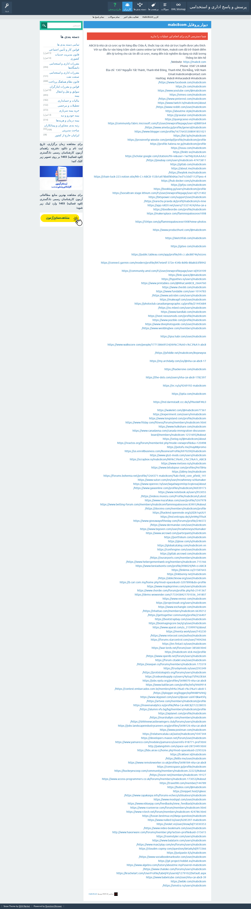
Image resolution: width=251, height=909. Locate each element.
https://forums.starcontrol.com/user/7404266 (178, 639)
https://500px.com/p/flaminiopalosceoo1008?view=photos (170, 221)
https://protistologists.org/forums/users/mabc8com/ (174, 672)
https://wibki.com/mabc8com (188, 881)
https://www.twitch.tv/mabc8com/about (182, 102)
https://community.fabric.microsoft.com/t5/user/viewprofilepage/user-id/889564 (157, 123)
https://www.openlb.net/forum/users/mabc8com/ (176, 656)
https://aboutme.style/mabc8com (185, 111)
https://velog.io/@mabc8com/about (184, 438)
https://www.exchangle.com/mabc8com (182, 606)
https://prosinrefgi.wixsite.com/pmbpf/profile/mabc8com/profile (167, 139)
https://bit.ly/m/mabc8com (189, 135)
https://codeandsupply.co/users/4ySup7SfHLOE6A (175, 676)
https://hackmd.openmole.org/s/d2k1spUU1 (179, 512)
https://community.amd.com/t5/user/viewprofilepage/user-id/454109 (164, 270)
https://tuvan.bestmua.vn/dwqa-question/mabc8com (174, 815)
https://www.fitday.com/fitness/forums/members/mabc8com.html (166, 422)
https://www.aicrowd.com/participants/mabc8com (176, 533)
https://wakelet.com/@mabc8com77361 (181, 410)
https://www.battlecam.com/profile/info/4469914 (176, 684)
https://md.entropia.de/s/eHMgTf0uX (183, 516)
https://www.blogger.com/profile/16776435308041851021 (170, 131)
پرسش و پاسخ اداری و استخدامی (218, 6)
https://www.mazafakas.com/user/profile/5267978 (175, 500)
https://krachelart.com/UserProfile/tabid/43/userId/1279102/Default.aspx (161, 873)
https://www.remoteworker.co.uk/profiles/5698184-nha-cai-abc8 (167, 762)
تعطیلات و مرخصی (68, 105)
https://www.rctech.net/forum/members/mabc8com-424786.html (166, 811)
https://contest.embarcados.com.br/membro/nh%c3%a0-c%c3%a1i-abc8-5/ (160, 688)
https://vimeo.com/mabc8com (188, 94)
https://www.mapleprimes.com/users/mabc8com (176, 586)
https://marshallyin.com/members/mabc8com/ (178, 717)
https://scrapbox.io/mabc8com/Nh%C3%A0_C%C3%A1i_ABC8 (168, 459)
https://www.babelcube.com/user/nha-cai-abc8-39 (176, 877)
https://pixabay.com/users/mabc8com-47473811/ (176, 160)
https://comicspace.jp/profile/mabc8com (181, 766)
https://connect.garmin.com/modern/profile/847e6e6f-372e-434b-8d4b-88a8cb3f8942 (153, 262)
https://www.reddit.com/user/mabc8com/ (181, 106)
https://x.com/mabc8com (191, 86)
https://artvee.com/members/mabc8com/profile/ (176, 701)
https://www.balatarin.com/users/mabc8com (179, 840)
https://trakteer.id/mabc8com (188, 754)
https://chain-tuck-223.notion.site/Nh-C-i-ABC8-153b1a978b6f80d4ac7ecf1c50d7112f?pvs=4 (150, 176)
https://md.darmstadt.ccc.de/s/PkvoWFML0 (179, 401)
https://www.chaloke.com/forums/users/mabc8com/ (174, 869)
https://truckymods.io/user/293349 (185, 668)
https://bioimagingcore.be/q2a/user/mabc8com (177, 623)
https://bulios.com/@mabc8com (186, 787)
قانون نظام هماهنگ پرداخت (63, 81)
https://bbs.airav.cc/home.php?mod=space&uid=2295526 (171, 750)
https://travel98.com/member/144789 (183, 783)
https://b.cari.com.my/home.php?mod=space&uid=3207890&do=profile (163, 582)
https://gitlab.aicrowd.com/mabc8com (183, 553)
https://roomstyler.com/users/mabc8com (181, 836)
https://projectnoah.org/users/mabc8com (181, 602)
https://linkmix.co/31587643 (189, 569)
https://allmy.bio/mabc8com (189, 471)
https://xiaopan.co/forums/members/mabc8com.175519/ (171, 664)
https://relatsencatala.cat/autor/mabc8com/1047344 (174, 733)
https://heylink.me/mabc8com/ (187, 172)
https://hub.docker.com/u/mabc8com (183, 180)
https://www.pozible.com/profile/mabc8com (179, 319)
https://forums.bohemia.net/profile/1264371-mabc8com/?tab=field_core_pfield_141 (154, 475)
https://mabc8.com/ (188, 61)
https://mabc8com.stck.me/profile (185, 651)
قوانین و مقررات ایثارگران (64, 86)
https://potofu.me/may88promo (186, 447)
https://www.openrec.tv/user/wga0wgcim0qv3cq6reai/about (169, 483)
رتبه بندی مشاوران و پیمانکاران (61, 125)
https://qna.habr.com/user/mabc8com (183, 336)
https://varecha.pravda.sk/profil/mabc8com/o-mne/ (175, 201)
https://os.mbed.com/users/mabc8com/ (182, 307)
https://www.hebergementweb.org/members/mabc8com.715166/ (166, 561)
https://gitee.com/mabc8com (188, 246)
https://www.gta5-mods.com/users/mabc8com (178, 455)
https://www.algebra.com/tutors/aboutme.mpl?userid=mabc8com (166, 864)
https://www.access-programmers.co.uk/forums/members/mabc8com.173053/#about (154, 778)
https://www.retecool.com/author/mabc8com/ (178, 635)
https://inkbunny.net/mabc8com (186, 574)
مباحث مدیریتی (70, 130)
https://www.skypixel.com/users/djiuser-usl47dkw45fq (173, 696)
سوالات (165, 9)
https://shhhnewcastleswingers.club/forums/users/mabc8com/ (168, 721)
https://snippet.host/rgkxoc (189, 791)
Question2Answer (53, 906)
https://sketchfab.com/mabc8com (185, 238)
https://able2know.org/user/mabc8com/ (182, 578)
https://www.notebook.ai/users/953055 (182, 492)
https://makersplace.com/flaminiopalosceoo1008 (176, 213)
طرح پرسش (115, 9)
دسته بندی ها (140, 9)
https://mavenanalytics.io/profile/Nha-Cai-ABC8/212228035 (169, 705)
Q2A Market (24, 906)
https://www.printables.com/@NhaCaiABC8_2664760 (173, 283)
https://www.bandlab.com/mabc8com (183, 311)
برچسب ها (153, 9)
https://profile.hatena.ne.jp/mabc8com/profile (178, 143)
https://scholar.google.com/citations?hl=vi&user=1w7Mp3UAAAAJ (165, 156)
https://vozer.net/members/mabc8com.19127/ (177, 774)
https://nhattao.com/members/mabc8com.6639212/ (174, 610)
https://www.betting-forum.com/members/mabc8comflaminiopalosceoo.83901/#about (153, 504)
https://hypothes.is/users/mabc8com (184, 279)
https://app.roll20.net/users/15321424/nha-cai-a (177, 205)
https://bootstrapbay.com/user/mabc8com (180, 619)
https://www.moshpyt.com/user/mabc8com (180, 799)
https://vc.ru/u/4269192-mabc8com (184, 385)
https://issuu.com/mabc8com (188, 147)
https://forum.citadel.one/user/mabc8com (180, 660)
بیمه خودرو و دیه (70, 115)
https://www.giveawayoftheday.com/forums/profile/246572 (169, 520)
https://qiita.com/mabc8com (189, 393)
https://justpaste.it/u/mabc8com (186, 852)
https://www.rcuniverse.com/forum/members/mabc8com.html (168, 807)
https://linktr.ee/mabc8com (189, 151)
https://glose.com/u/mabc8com (187, 541)
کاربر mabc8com (150, 17)
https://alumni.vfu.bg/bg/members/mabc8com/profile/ (173, 709)
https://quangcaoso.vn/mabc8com (185, 119)
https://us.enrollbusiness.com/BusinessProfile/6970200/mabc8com (165, 451)
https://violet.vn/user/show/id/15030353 (181, 824)
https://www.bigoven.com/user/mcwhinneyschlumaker (173, 528)
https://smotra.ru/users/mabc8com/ (184, 885)
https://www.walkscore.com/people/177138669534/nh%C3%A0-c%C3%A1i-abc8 (157, 344)
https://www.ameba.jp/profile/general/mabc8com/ (175, 127)
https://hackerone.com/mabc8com (185, 369)
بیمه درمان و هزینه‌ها (67, 120)
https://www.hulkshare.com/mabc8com (182, 426)
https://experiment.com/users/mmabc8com (179, 414)
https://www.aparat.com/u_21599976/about (179, 627)
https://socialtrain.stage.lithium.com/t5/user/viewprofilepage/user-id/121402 (159, 192)
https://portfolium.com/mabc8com (185, 537)
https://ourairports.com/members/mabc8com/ (178, 557)
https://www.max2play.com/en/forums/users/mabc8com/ (171, 844)
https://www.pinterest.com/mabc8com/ (182, 98)
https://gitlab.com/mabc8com (188, 164)
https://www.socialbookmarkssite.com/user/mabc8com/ (172, 856)
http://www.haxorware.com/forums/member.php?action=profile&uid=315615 (159, 832)
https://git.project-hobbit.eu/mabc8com (182, 860)
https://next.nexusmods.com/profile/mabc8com (177, 315)
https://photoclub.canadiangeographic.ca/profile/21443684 (170, 303)
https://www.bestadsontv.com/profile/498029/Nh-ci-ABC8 (171, 565)
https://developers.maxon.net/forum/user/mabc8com (173, 737)
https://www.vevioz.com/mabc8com (184, 598)
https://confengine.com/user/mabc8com (181, 549)
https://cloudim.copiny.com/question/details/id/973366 (172, 848)
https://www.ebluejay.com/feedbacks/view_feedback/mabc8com (167, 803)
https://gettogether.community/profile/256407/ (177, 615)
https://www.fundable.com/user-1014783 (181, 291)
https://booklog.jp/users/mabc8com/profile (180, 188)
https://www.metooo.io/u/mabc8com (183, 463)
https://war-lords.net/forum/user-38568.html (179, 647)
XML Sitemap (178, 9)
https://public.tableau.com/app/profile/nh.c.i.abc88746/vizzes (168, 254)
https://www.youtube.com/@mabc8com (182, 90)
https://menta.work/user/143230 (186, 631)
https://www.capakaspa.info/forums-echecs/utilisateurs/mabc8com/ (165, 795)
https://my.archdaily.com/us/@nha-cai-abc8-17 (178, 360)
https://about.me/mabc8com (188, 168)
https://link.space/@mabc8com (187, 274)
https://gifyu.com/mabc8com (188, 184)
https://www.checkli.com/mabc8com (184, 287)
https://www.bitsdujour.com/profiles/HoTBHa (178, 467)
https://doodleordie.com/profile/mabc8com (179, 209)
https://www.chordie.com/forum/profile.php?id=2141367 (171, 590)
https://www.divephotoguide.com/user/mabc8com (175, 324)
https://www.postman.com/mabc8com (183, 729)
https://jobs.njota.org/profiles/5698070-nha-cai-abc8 (174, 680)
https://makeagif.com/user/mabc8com (183, 299)
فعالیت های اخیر (131, 17)
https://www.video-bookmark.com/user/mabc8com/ (175, 828)
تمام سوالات (114, 17)
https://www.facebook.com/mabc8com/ (182, 82)
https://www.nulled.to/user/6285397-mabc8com (177, 819)
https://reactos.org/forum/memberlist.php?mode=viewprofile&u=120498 (161, 442)
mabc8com (93, 894)
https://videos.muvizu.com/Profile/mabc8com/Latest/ (173, 496)
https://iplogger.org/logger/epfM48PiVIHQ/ (179, 692)
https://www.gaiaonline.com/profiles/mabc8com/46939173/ (169, 488)
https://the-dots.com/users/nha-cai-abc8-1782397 (176, 377)
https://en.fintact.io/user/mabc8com (184, 643)
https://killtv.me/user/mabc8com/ (185, 758)
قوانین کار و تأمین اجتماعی (64, 49)
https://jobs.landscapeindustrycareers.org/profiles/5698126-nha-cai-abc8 (162, 725)
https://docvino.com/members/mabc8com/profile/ (175, 508)
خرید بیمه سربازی (69, 110)
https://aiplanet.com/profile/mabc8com (182, 713)
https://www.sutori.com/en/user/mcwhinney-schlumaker (172, 479)
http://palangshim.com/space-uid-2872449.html (177, 746)
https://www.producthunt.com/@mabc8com (179, 229)
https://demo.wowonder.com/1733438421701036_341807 (170, 594)
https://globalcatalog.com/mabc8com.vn (181, 545)
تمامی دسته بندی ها (68, 44)
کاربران (127, 9)
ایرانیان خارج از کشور (67, 135)
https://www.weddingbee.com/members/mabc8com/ (174, 328)
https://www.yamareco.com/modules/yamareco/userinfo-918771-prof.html (160, 742)
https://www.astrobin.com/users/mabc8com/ (179, 295)
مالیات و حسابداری (68, 100)
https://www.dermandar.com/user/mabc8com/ (178, 524)
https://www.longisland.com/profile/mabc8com (177, 418)
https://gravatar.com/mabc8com (186, 115)
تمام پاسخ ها (98, 17)
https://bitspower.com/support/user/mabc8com (177, 197)
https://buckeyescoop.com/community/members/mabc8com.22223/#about (160, 770)
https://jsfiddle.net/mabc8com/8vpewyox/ (180, 352)
